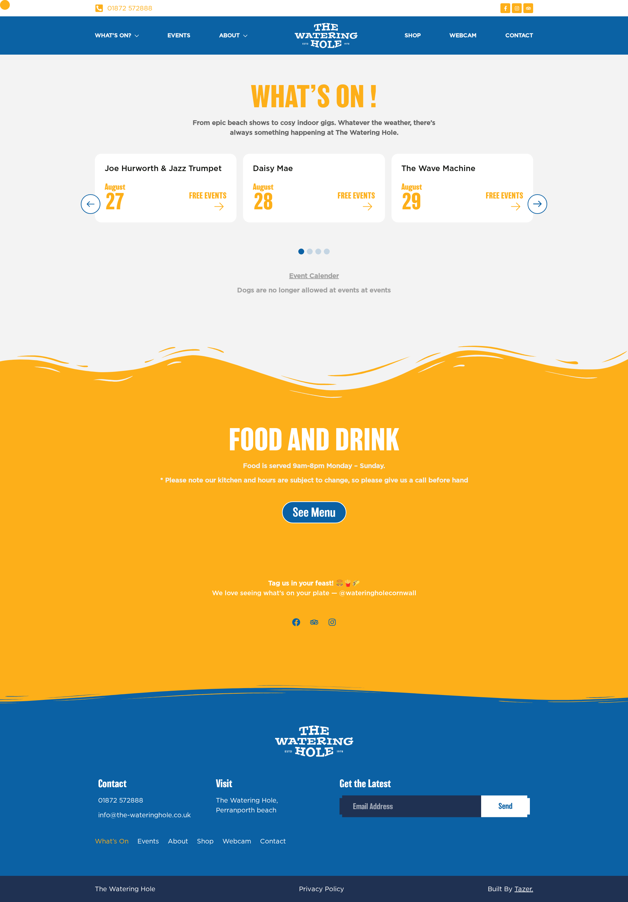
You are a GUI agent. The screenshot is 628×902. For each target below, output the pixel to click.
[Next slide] (537, 204)
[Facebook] (296, 622)
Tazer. (524, 888)
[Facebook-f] (505, 8)
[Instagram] (517, 8)
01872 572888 (120, 800)
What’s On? (113, 35)
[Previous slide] (90, 204)
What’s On (112, 841)
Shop (413, 35)
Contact (519, 35)
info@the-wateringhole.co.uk (144, 815)
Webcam (463, 35)
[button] (301, 251)
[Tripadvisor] (528, 8)
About (229, 35)
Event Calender (314, 275)
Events (178, 35)
